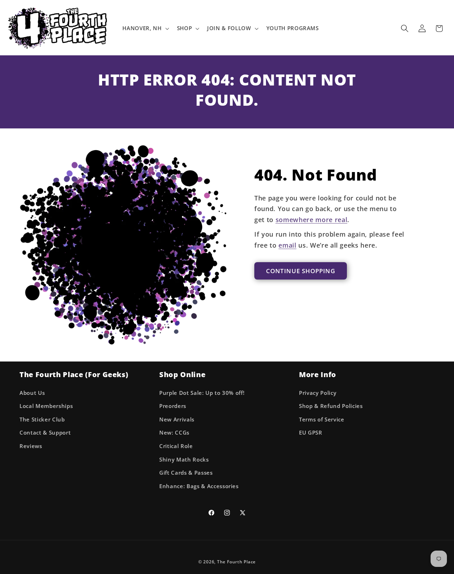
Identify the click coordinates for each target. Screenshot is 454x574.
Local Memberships (46, 406)
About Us (32, 393)
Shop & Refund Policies (331, 406)
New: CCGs (174, 432)
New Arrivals (176, 419)
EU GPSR (310, 432)
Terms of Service (321, 419)
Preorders (172, 406)
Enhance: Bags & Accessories (199, 486)
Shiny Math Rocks (184, 459)
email (287, 245)
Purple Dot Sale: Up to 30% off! (201, 393)
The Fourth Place (236, 562)
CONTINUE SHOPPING (300, 271)
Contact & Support (45, 432)
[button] (145, 28)
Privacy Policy (317, 393)
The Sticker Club (42, 419)
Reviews (31, 446)
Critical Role (176, 446)
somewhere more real (312, 219)
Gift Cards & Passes (186, 472)
